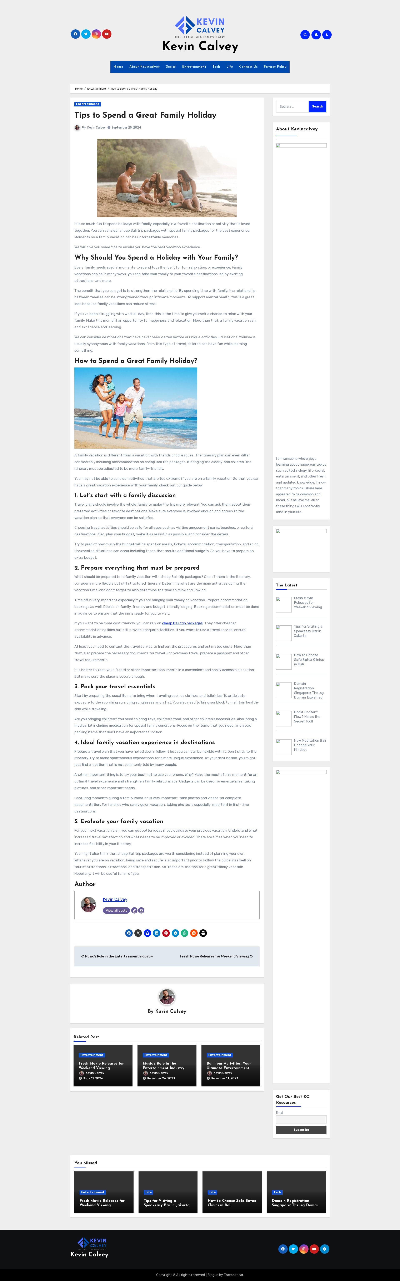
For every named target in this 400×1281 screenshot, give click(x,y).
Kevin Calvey (200, 47)
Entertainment (194, 67)
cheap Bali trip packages (182, 623)
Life (229, 67)
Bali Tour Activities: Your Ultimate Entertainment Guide (229, 1068)
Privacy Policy (275, 67)
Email (279, 1113)
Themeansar (233, 1275)
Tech (216, 67)
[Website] (134, 910)
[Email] (141, 910)
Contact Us (248, 67)
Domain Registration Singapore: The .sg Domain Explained (296, 1205)
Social (171, 67)
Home (118, 67)
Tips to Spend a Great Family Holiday (145, 116)
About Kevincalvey (144, 67)
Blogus (213, 1275)
